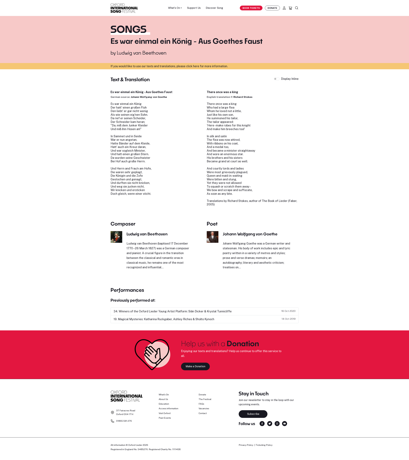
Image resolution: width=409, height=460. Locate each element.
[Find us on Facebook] (262, 423)
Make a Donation (195, 366)
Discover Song (214, 7)
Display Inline (290, 78)
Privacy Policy (246, 445)
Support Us (194, 7)
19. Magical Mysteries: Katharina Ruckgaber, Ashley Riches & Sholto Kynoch (164, 319)
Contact (203, 413)
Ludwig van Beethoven (141, 53)
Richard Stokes (242, 96)
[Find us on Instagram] (277, 423)
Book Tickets (251, 8)
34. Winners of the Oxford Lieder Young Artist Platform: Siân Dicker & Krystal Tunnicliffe (173, 311)
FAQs (201, 404)
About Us (163, 399)
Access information (168, 408)
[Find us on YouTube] (284, 423)
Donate (272, 8)
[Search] (297, 8)
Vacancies (204, 408)
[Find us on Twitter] (269, 423)
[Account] (284, 8)
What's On (164, 394)
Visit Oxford (164, 413)
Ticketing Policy (264, 445)
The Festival (205, 399)
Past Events (165, 418)
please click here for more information (202, 66)
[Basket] (290, 8)
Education (164, 404)
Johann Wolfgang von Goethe (149, 96)
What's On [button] (174, 7)
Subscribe (253, 413)
